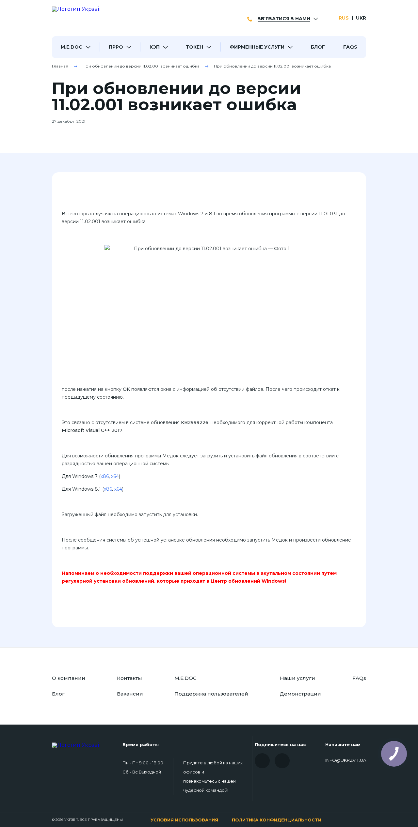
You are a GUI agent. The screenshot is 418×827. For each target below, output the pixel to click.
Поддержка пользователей (211, 694)
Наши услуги (297, 678)
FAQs (350, 47)
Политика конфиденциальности (276, 820)
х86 (105, 476)
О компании (68, 678)
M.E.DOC (185, 678)
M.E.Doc (71, 47)
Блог (318, 47)
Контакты (129, 678)
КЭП (155, 47)
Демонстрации (300, 694)
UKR (361, 18)
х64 (115, 476)
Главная (60, 66)
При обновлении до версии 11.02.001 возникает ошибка (141, 66)
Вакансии (130, 694)
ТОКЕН (194, 47)
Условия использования (184, 820)
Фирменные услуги (257, 47)
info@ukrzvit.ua (345, 760)
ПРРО (116, 47)
